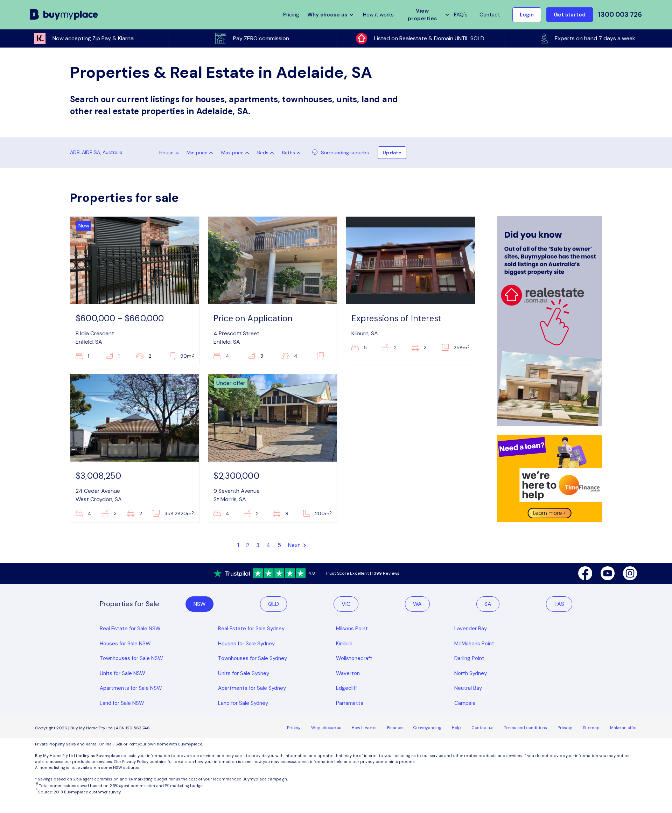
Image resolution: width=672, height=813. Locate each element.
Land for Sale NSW (122, 703)
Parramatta (349, 703)
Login (527, 14)
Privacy (565, 727)
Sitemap (591, 727)
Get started (570, 14)
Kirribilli (344, 643)
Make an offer (623, 727)
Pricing (294, 727)
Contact (489, 14)
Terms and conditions (525, 727)
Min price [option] (197, 152)
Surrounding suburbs (345, 152)
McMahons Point (474, 643)
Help (456, 727)
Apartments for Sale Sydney (252, 688)
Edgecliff (346, 688)
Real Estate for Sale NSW (130, 628)
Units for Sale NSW (122, 673)
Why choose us (326, 727)
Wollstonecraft (354, 658)
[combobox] (166, 153)
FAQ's (461, 14)
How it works (378, 14)
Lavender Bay (470, 628)
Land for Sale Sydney (243, 703)
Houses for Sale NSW (125, 643)
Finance (394, 727)
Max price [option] (232, 152)
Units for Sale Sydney (243, 673)
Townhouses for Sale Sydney (252, 658)
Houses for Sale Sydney (246, 643)
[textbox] (164, 154)
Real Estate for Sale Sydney (251, 628)
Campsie (465, 703)
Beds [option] (262, 152)
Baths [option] (288, 152)
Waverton (348, 673)
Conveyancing (427, 727)
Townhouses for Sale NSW (131, 658)
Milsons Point (352, 628)
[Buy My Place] (64, 15)
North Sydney (470, 673)
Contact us (482, 727)
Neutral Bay (468, 688)
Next (295, 545)
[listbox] (201, 152)
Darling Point (469, 658)
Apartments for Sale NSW (131, 688)
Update (392, 152)
